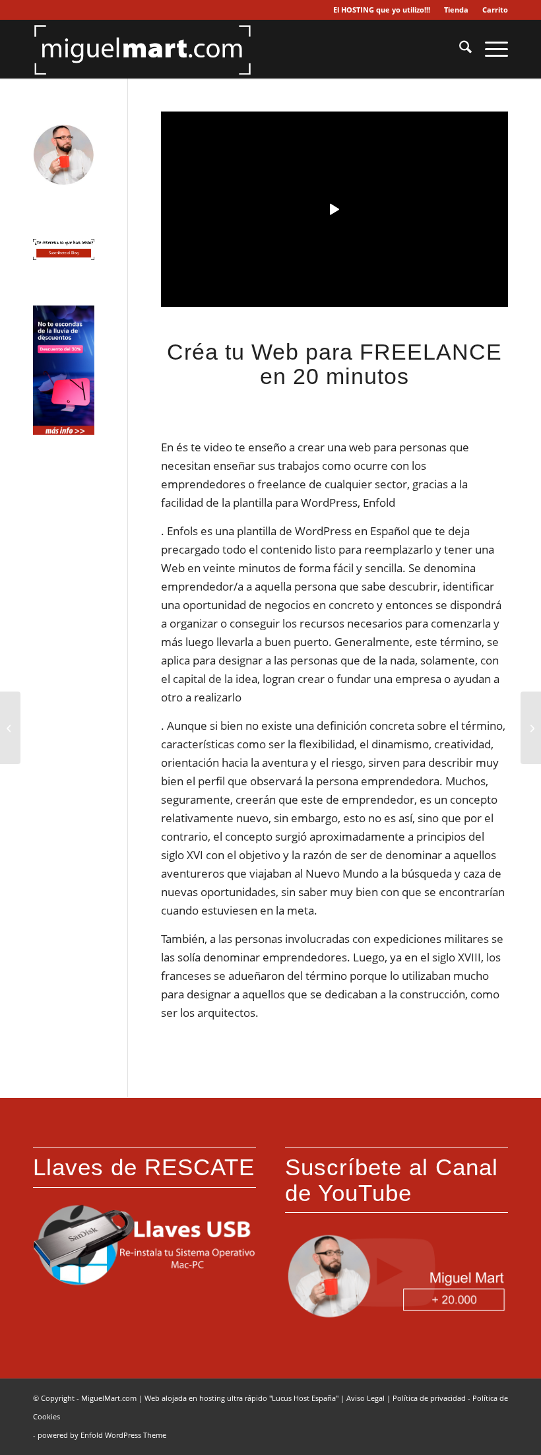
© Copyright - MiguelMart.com (85, 1398)
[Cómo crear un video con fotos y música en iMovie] (10, 728)
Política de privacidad (429, 1398)
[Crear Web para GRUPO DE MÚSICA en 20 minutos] (531, 728)
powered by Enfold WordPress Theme (102, 1435)
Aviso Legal (365, 1398)
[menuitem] (382, 10)
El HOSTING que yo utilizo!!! (381, 10)
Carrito (495, 10)
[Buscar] (459, 49)
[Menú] (490, 49)
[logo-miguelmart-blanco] (142, 49)
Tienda (456, 10)
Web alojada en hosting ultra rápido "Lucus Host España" (241, 1398)
